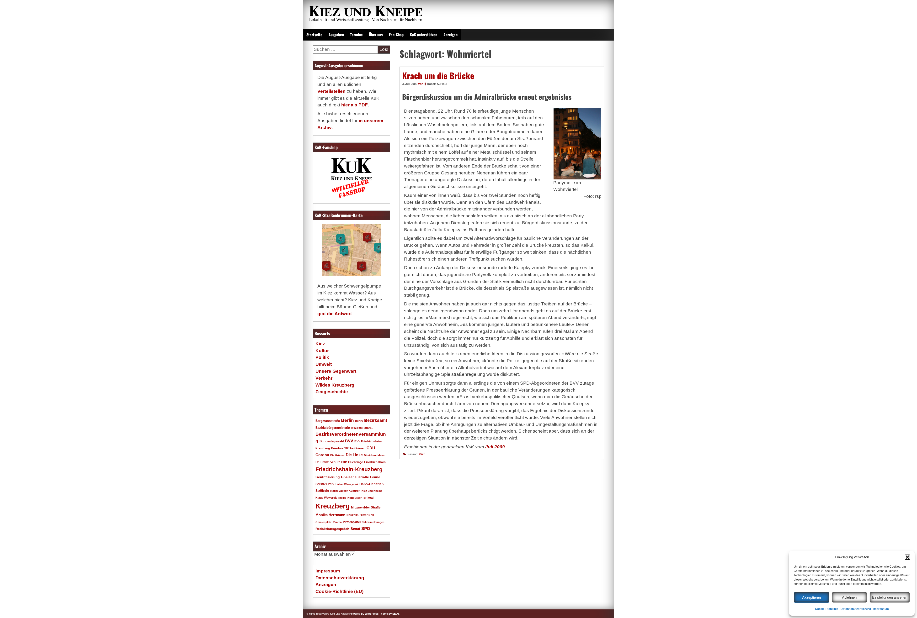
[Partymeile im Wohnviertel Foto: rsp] (577, 143)
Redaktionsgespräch (332, 529)
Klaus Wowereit (326, 497)
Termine (356, 34)
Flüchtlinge (355, 462)
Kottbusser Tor (356, 497)
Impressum (881, 609)
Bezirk (359, 420)
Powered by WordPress (364, 613)
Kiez (422, 454)
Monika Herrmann (330, 515)
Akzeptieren (811, 597)
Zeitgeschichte (331, 391)
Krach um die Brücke (438, 75)
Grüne (375, 477)
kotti (370, 497)
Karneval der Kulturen (345, 490)
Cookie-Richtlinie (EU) (339, 591)
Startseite (314, 34)
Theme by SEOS (389, 613)
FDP (344, 462)
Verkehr (323, 378)
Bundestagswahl (332, 441)
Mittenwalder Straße (365, 507)
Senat (355, 529)
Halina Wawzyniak (347, 484)
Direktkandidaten (374, 455)
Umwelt (323, 364)
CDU (371, 448)
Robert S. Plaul (437, 84)
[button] (907, 557)
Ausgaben (336, 34)
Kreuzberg (332, 506)
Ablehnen (849, 597)
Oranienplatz (323, 522)
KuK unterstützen (423, 34)
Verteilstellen (331, 91)
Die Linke (354, 455)
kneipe (342, 497)
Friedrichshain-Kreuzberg (349, 469)
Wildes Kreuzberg (334, 385)
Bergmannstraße (327, 421)
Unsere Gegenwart (335, 371)
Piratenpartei (352, 522)
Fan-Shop (396, 34)
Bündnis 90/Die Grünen (348, 448)
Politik (322, 357)
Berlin (347, 420)
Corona (322, 455)
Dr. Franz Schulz (327, 462)
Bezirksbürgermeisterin (332, 427)
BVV (349, 441)
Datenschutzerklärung (856, 609)
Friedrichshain (375, 462)
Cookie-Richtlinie (826, 609)
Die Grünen (337, 455)
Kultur (322, 350)
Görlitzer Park (324, 484)
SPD (365, 528)
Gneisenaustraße (355, 477)
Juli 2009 (495, 446)
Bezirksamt (375, 420)
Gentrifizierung (327, 477)
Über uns (376, 34)
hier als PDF (354, 104)
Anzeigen (450, 34)
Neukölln (352, 515)
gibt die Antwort (334, 313)
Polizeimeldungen (373, 522)
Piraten (337, 522)
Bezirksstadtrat (362, 427)
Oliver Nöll (367, 515)
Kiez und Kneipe (372, 490)
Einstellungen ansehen (889, 597)
